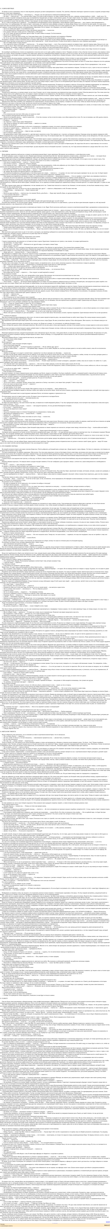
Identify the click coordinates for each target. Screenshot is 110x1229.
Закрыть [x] (107, 1225)
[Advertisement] (55, 4)
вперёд (108, 1222)
